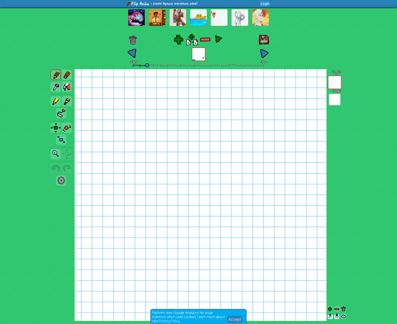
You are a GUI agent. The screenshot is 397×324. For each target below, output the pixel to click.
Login (265, 4)
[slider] (147, 65)
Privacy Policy (169, 321)
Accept (234, 319)
